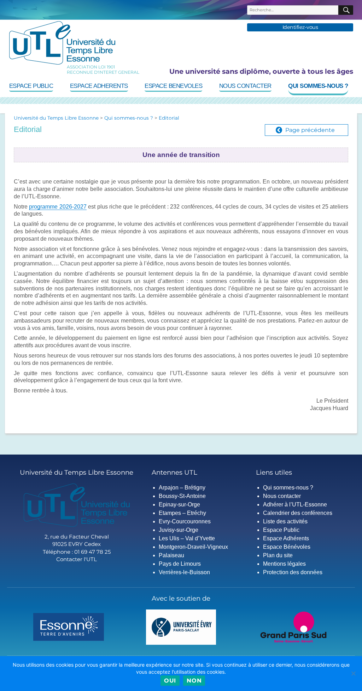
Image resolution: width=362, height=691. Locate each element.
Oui (170, 680)
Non (194, 680)
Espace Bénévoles (286, 547)
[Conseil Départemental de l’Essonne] (68, 627)
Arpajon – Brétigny (182, 488)
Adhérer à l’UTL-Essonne (295, 504)
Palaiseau (171, 555)
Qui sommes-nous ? (318, 86)
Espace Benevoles (173, 86)
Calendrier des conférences (297, 513)
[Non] (353, 673)
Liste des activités (285, 521)
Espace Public (31, 86)
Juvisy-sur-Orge (178, 530)
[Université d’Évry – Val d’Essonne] (181, 627)
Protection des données (292, 572)
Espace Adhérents (286, 538)
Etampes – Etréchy (182, 513)
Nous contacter (245, 86)
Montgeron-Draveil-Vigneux (193, 547)
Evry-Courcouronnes (185, 521)
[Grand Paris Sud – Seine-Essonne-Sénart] (293, 627)
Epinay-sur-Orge (179, 504)
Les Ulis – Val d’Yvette (187, 538)
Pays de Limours (180, 564)
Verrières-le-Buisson (184, 572)
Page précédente (310, 130)
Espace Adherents (99, 86)
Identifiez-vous (300, 27)
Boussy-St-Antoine (182, 496)
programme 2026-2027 (57, 207)
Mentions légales (284, 564)
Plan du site (278, 555)
